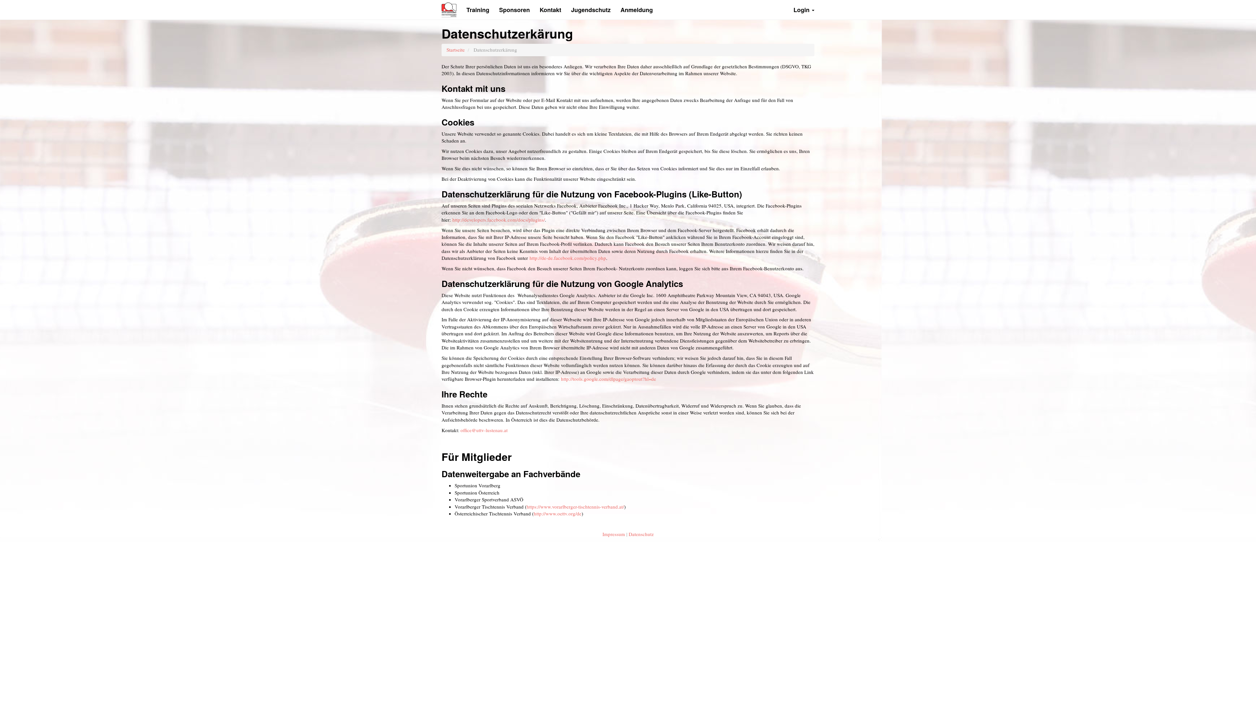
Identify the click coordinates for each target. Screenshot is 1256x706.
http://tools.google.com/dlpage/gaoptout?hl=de (608, 379)
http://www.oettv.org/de (558, 513)
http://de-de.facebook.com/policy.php (568, 258)
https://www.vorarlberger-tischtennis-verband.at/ (575, 506)
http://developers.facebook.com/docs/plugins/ (498, 219)
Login (802, 10)
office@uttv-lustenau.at (484, 430)
